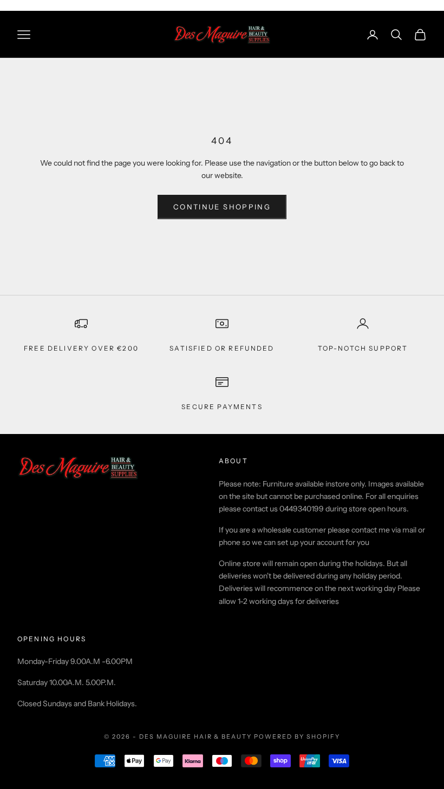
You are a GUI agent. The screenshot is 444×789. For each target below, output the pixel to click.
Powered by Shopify (297, 736)
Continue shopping (222, 206)
